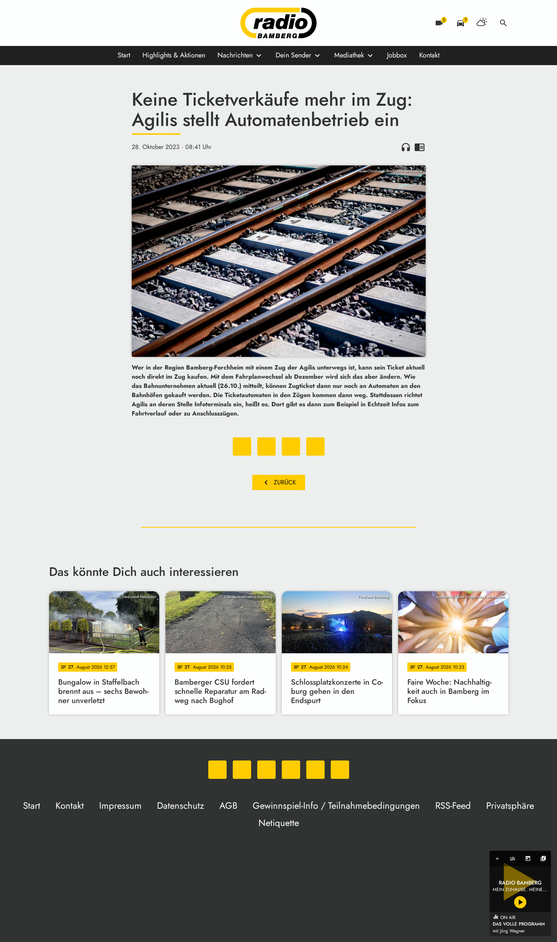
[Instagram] (87, 23)
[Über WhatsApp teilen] (291, 446)
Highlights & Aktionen (173, 55)
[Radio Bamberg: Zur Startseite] (278, 23)
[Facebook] (72, 23)
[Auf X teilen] (266, 446)
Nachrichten (235, 55)
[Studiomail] (118, 23)
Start (124, 55)
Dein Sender (293, 55)
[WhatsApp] (56, 23)
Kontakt (429, 55)
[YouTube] (102, 23)
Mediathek (349, 55)
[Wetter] (482, 23)
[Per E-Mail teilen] (315, 446)
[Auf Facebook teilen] (242, 446)
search (503, 23)
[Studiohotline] (133, 23)
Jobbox (397, 55)
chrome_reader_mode (419, 147)
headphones (405, 147)
